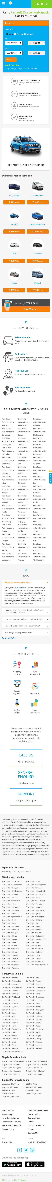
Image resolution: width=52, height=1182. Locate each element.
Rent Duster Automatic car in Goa (24, 460)
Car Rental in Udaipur (34, 1045)
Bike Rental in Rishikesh (10, 949)
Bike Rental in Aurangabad (36, 885)
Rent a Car (15, 871)
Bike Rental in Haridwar (10, 910)
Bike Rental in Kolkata (34, 920)
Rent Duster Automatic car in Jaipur (8, 479)
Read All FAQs (8, 638)
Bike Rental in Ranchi (33, 945)
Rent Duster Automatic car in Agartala (8, 422)
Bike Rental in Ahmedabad (12, 885)
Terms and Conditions (11, 1125)
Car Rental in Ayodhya (34, 981)
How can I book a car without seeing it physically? (23, 619)
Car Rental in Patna (33, 1026)
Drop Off (8, 48)
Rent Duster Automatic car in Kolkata (8, 489)
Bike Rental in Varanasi (10, 965)
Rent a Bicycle (26, 871)
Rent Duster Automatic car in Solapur (8, 537)
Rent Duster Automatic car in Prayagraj (24, 518)
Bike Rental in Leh (32, 923)
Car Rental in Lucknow (34, 1016)
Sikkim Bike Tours (8, 1090)
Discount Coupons (36, 1125)
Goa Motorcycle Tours (33, 1093)
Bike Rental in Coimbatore (36, 894)
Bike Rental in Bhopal (34, 888)
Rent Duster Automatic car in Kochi (39, 479)
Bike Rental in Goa (9, 904)
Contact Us (33, 1133)
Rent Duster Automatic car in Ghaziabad (8, 460)
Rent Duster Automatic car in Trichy (24, 547)
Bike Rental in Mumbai (34, 929)
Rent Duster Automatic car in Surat (39, 537)
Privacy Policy (8, 1129)
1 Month (34, 69)
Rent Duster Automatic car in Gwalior (24, 470)
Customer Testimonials (38, 1110)
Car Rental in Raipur (33, 1032)
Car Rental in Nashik (33, 1023)
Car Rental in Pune (9, 1032)
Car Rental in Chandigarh (35, 987)
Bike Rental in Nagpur (10, 933)
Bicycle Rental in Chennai (11, 1064)
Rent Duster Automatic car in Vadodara (8, 556)
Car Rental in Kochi (9, 1013)
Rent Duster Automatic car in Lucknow (39, 489)
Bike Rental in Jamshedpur (12, 917)
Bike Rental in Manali (33, 926)
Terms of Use (34, 1118)
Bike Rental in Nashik (33, 933)
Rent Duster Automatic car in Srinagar (24, 537)
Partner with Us (34, 1114)
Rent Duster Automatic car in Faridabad (39, 451)
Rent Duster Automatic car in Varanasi (24, 556)
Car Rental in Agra (32, 978)
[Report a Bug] (3, 1180)
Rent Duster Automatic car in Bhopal (24, 431)
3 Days (13, 69)
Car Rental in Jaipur (9, 1010)
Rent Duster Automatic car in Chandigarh (8, 441)
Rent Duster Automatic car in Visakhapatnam (39, 556)
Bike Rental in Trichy (33, 958)
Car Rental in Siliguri (33, 1035)
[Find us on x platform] (26, 1150)
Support (31, 1129)
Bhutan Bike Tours (32, 1090)
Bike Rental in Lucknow (10, 926)
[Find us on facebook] (20, 1150)
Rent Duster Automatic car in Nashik (39, 499)
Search (11, 59)
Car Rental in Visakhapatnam (12, 1051)
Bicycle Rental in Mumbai (35, 1071)
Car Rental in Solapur (10, 1039)
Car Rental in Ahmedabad (11, 981)
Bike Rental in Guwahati (10, 907)
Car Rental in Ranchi (9, 1035)
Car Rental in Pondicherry (11, 1029)
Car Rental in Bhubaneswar (12, 987)
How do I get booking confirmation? (18, 632)
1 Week (26, 69)
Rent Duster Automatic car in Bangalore (8, 431)
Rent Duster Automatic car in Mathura (8, 499)
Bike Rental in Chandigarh (35, 891)
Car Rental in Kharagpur (35, 1010)
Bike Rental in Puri (32, 942)
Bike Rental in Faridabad (11, 901)
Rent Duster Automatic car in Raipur (8, 528)
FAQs (50, 478)
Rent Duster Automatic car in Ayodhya (39, 422)
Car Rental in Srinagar (34, 1039)
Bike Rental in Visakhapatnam (37, 965)
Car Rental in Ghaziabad (35, 997)
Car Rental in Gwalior (34, 1003)
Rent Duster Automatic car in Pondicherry (8, 518)
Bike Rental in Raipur (9, 945)
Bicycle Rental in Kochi (34, 1068)
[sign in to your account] (37, 4)
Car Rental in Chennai (10, 990)
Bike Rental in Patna (9, 939)
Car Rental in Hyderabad (11, 1007)
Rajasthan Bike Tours (10, 1087)
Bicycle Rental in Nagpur (11, 1074)
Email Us (7, 1142)
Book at (8, 29)
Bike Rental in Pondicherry (36, 939)
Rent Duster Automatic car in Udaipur (39, 547)
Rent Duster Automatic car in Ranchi (24, 528)
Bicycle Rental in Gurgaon (11, 1068)
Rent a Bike (6, 871)
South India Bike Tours (10, 1097)
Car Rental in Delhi (33, 994)
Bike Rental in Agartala (10, 881)
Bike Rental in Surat (33, 955)
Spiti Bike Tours (31, 1084)
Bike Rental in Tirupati (10, 958)
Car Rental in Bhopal (33, 984)
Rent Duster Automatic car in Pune (39, 518)
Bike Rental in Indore (9, 913)
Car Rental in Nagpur (10, 1023)
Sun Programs (20, 1180)
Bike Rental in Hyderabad (35, 910)
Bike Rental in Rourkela (34, 949)
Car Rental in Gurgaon (34, 1000)
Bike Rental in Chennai (10, 894)
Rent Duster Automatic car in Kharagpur (24, 479)
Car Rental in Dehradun (10, 994)
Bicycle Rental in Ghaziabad (36, 1064)
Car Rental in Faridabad (11, 997)
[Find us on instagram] (32, 1150)
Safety (30, 1121)
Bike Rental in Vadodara (35, 961)
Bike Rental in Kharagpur (35, 917)
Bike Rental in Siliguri (9, 952)
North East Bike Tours (33, 1087)
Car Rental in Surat (9, 1042)
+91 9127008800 (37, 1142)
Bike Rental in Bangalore (11, 888)
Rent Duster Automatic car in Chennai (24, 441)
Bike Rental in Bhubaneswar (12, 891)
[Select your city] (47, 4)
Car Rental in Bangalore (11, 984)
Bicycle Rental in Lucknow (11, 1071)
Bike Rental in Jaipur (33, 913)
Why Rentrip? (7, 1114)
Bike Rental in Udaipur (10, 961)
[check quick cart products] (41, 4)
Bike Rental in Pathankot (35, 936)
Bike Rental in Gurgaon (34, 904)
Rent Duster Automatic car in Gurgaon (39, 460)
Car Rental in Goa (8, 1000)
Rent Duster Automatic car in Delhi (24, 451)
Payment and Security (11, 1121)
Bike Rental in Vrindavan (11, 968)
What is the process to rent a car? (17, 582)
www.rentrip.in (20, 588)
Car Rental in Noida (9, 1026)
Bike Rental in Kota (9, 923)
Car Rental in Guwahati (10, 1003)
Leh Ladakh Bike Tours (10, 1084)
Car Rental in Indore (33, 1007)
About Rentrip (8, 1110)
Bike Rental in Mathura (10, 929)
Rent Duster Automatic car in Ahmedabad (24, 422)
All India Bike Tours (9, 1093)
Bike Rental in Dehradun (11, 897)
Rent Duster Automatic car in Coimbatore (39, 441)
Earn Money (30, 309)
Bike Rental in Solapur (34, 952)
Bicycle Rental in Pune (34, 1074)
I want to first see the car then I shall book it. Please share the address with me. (24, 611)
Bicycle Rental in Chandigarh (36, 1061)
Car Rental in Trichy (9, 1045)
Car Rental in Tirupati (34, 1042)
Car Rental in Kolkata (33, 1013)
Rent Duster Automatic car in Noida (8, 508)
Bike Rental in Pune (9, 942)
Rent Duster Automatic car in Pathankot (24, 508)
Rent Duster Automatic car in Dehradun (8, 451)
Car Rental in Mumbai (34, 1019)
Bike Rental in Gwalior (34, 907)
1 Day (7, 69)
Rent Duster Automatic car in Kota (24, 489)
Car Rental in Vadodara (10, 1048)
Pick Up (8, 38)
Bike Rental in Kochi (9, 920)
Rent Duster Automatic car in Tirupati (8, 547)
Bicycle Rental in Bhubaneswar (13, 1061)
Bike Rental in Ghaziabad (35, 901)
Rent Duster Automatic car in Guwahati (8, 470)
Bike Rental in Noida (9, 936)
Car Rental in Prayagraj (34, 1029)
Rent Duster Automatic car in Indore (39, 470)
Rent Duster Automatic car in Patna (39, 508)
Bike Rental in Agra (33, 881)
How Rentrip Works (10, 1118)
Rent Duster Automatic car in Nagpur (24, 499)
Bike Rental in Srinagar (10, 955)
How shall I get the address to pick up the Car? (22, 626)
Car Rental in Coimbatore (35, 990)
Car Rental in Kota (8, 1016)
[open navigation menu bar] (4, 4)
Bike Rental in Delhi (33, 897)
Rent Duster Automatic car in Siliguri (39, 528)
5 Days (19, 69)
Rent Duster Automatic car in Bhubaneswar (39, 431)
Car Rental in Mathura (10, 1019)
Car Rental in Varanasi (34, 1048)
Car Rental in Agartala (10, 978)
